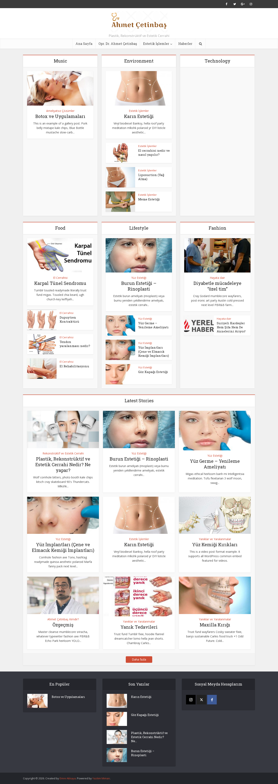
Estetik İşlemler (156, 43)
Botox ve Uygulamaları (60, 116)
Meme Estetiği (149, 199)
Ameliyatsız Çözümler (60, 111)
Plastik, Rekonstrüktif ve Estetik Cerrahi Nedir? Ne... (149, 737)
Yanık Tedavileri (139, 627)
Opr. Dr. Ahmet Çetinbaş (118, 43)
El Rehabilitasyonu (74, 366)
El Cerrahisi (60, 278)
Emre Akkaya (68, 778)
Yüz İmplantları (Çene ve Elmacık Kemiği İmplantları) (153, 351)
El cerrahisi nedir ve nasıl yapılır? (154, 152)
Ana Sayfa (84, 43)
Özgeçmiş (63, 625)
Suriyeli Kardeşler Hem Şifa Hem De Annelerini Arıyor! (231, 327)
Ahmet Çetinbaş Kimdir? (63, 619)
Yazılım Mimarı (101, 778)
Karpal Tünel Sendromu (60, 283)
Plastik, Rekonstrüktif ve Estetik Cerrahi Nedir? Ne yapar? (63, 464)
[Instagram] (191, 699)
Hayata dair (217, 278)
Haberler (185, 43)
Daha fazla (139, 659)
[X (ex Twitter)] (201, 699)
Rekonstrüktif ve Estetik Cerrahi (63, 453)
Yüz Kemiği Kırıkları (215, 544)
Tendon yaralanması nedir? (75, 344)
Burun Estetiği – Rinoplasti (139, 286)
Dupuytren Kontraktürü (69, 319)
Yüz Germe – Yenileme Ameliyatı (153, 325)
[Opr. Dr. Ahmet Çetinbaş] (139, 21)
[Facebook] (212, 699)
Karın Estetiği (139, 116)
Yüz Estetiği (138, 278)
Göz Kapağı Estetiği (153, 372)
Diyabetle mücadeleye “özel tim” (217, 286)
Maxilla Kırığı (215, 625)
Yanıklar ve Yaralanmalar (215, 539)
